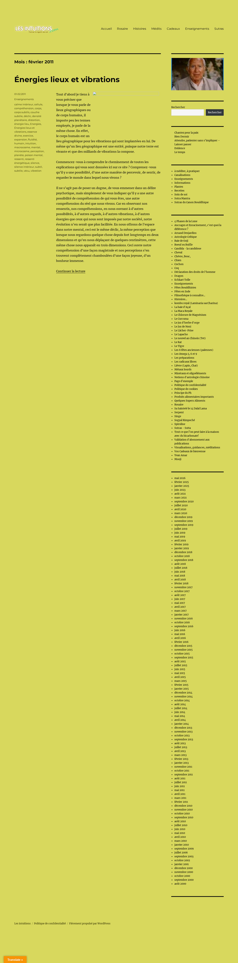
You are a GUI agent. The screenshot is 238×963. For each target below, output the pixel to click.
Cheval (178, 252)
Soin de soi (180, 194)
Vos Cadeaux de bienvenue (189, 451)
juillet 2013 (180, 747)
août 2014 (180, 704)
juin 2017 (179, 599)
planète (19, 155)
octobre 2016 (182, 622)
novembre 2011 (183, 766)
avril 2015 (180, 677)
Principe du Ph (183, 392)
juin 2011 (179, 786)
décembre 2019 (183, 517)
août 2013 (180, 743)
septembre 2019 (183, 525)
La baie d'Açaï (182, 307)
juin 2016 (179, 630)
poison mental (34, 155)
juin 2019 (179, 532)
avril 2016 (180, 638)
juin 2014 (179, 712)
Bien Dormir (181, 136)
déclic (27, 116)
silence (35, 162)
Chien (177, 260)
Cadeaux (173, 28)
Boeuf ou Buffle (183, 244)
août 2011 (179, 778)
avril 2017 (180, 606)
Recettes (179, 190)
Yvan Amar (180, 455)
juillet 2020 (181, 505)
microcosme (21, 151)
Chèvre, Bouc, (182, 256)
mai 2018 (179, 575)
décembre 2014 (183, 692)
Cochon (179, 264)
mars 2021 (180, 497)
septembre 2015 (183, 657)
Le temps (179, 152)
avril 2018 (180, 579)
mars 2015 (180, 681)
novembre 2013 (183, 731)
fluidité (32, 139)
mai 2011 (179, 790)
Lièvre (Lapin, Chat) (186, 365)
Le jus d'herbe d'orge (187, 322)
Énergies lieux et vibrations (67, 79)
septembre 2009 (184, 848)
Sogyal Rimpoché (184, 420)
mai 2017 (179, 603)
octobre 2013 (181, 735)
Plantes (178, 186)
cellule (38, 104)
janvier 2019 (181, 548)
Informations (182, 182)
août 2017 (180, 595)
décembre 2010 (183, 805)
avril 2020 (180, 509)
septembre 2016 (183, 626)
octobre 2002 (182, 860)
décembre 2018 (183, 552)
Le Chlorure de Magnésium (190, 314)
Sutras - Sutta (182, 428)
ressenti (19, 158)
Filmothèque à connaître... (189, 295)
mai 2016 (179, 634)
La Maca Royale (183, 311)
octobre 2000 (182, 876)
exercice (28, 135)
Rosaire (122, 28)
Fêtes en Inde (182, 291)
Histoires (139, 28)
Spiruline (179, 424)
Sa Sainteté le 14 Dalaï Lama (190, 408)
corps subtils (21, 112)
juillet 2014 (180, 708)
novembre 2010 (183, 809)
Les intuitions (22, 923)
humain (19, 143)
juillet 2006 (181, 852)
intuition (30, 143)
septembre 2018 (183, 560)
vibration (36, 170)
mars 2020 (180, 513)
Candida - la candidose (187, 248)
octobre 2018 (182, 556)
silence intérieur (24, 166)
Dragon (178, 275)
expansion (20, 139)
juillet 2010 (180, 825)
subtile (18, 170)
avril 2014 (180, 720)
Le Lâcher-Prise (183, 330)
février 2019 (181, 544)
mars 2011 (180, 798)
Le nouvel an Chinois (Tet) (190, 338)
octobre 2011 (181, 770)
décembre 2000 (183, 868)
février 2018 (181, 583)
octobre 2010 (182, 813)
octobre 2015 (182, 653)
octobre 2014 (182, 700)
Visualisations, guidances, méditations (197, 447)
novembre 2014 (183, 696)
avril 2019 (180, 540)
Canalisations (182, 175)
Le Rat (178, 342)
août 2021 (180, 493)
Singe (177, 416)
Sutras (219, 28)
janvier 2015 (181, 688)
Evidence (179, 148)
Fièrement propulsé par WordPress (89, 923)
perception (37, 151)
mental (35, 147)
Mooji (177, 459)
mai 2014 (179, 716)
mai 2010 (179, 833)
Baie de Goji (181, 240)
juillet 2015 (180, 665)
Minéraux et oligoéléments (190, 373)
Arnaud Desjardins (185, 233)
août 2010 (180, 821)
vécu (27, 170)
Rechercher (178, 107)
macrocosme (22, 147)
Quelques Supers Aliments (189, 400)
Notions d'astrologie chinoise (192, 377)
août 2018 (180, 564)
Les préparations (184, 357)
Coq (176, 268)
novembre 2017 (183, 587)
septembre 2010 (183, 817)
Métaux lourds (183, 369)
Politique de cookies (186, 389)
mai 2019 (179, 536)
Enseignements (197, 28)
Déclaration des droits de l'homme (194, 272)
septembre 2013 (183, 739)
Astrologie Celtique (185, 236)
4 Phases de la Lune (185, 221)
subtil (38, 166)
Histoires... (180, 299)
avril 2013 (180, 751)
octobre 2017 (182, 591)
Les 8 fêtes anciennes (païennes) (193, 350)
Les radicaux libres (185, 361)
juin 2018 (179, 571)
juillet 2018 (180, 567)
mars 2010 (180, 840)
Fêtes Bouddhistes (185, 287)
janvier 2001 (181, 864)
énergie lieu (21, 123)
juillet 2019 (180, 528)
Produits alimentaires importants (194, 396)
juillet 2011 (180, 782)
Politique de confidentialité (190, 385)
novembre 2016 (183, 618)
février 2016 (181, 642)
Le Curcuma (181, 318)
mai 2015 (179, 673)
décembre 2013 (183, 727)
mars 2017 (180, 610)
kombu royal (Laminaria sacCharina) (196, 303)
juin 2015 (179, 669)
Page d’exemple (183, 381)
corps (38, 108)
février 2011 (181, 801)
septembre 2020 (184, 501)
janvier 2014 (181, 723)
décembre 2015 (183, 645)
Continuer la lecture (70, 271)
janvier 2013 (181, 762)
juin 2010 (179, 829)
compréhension (24, 108)
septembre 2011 (183, 774)
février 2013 (181, 759)
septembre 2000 (184, 879)
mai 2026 (180, 478)
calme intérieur (23, 104)
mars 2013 (180, 755)
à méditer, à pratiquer (187, 171)
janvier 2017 (181, 614)
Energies (35, 123)
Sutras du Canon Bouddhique (191, 202)
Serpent (179, 412)
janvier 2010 (181, 844)
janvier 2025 (181, 486)
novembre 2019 (183, 521)
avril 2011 (179, 794)
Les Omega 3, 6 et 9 (185, 353)
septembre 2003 (183, 856)
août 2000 (180, 883)
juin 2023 (179, 489)
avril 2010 (180, 837)
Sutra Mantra (182, 198)
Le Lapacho (181, 334)
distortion (34, 119)
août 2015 (180, 661)
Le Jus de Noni (182, 326)
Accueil (106, 28)
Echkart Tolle (182, 279)
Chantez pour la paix (186, 132)
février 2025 (181, 482)
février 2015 (181, 684)
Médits (156, 28)
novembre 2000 (183, 872)
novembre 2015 (183, 649)
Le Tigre (179, 346)
